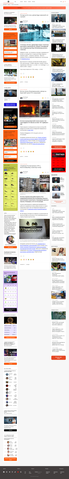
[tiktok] (15, 472)
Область (25, 1)
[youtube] (18, 472)
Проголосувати (10, 60)
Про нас (25, 473)
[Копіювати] (48, 22)
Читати (10, 363)
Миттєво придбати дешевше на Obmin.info (58, 169)
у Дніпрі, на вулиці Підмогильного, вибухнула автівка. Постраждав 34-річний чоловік (33, 247)
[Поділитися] (45, 22)
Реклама (33, 1)
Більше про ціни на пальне (10, 310)
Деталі (10, 29)
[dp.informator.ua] (8, 1)
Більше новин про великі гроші (10, 459)
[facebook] (3, 472)
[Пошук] (65, 1)
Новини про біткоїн (10, 337)
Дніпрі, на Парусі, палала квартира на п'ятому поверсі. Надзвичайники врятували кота (33, 139)
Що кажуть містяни (10, 82)
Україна (29, 1)
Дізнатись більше (10, 126)
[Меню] (15, 1)
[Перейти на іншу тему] (63, 1)
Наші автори (30, 473)
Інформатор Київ (56, 473)
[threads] (20, 472)
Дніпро (21, 1)
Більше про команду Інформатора (58, 202)
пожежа (26, 156)
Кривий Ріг (22, 264)
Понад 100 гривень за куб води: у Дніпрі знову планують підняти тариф (37, 7)
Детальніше (10, 247)
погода (26, 81)
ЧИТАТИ (10, 430)
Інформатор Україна (48, 473)
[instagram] (6, 472)
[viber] (12, 472)
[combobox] (7, 100)
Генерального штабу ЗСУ (12, 209)
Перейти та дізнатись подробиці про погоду (10, 104)
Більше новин (58, 147)
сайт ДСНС (30, 130)
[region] (10, 103)
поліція (27, 264)
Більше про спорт (58, 357)
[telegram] (9, 472)
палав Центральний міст (38, 144)
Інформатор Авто (62, 473)
